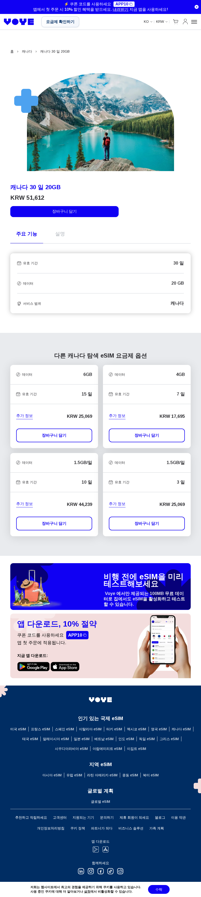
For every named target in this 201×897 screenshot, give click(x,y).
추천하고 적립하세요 (31, 817)
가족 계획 (156, 828)
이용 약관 (178, 817)
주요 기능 (26, 233)
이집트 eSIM (136, 749)
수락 (158, 889)
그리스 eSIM (169, 739)
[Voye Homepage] (19, 22)
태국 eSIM (30, 739)
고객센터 (60, 817)
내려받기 (120, 9)
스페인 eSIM (64, 729)
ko (146, 21)
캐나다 (27, 51)
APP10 (121, 4)
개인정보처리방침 (50, 828)
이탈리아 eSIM (90, 729)
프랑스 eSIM (40, 729)
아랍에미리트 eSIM (107, 749)
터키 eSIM (114, 729)
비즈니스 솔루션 (130, 828)
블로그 (160, 817)
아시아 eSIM (52, 775)
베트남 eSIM (103, 739)
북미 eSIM (151, 775)
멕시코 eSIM (136, 729)
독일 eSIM (147, 739)
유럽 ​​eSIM (74, 775)
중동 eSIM (130, 775)
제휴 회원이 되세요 (134, 817)
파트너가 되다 (102, 828)
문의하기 (107, 817)
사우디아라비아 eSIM (71, 749)
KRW (160, 21)
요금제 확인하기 (60, 22)
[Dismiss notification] (196, 6)
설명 (60, 233)
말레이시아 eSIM (56, 739)
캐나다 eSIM (181, 729)
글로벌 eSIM (100, 802)
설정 (87, 891)
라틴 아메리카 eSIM (102, 775)
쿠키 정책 (77, 828)
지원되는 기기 (83, 817)
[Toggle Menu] (194, 21)
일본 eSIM (81, 739)
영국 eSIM (159, 729)
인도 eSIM (126, 739)
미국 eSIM (18, 729)
